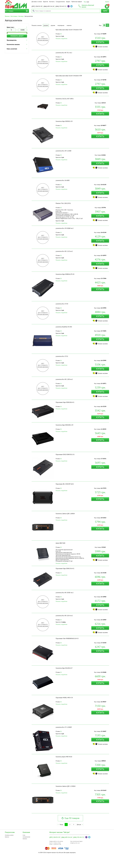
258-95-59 (37, 6)
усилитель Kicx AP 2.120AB (63, 151)
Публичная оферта (76, 1)
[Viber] (68, 6)
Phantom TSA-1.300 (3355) (63, 203)
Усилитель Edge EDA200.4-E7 (64, 668)
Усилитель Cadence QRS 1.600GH (65, 513)
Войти (107, 2)
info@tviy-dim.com (75, 843)
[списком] (107, 25)
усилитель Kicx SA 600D (63, 180)
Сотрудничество (60, 1)
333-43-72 (60, 6)
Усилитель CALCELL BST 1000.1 (65, 98)
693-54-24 (49, 6)
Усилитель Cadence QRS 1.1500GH (65, 786)
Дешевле (46, 25)
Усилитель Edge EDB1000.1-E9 (64, 425)
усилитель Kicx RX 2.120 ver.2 (64, 251)
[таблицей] (104, 25)
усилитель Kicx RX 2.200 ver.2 (64, 379)
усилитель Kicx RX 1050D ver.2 (64, 592)
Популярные (61, 25)
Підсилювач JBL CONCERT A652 (65, 484)
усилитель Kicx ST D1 (62, 356)
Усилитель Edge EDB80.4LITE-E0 (65, 274)
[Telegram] (71, 6)
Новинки (69, 25)
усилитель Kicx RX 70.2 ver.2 (64, 52)
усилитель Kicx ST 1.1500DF (64, 727)
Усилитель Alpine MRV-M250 (64, 757)
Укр (85, 2)
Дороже (53, 25)
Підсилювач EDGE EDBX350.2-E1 (65, 454)
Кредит (68, 1)
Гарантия (45, 1)
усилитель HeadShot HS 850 (64, 327)
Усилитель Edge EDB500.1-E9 (64, 121)
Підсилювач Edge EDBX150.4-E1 (65, 568)
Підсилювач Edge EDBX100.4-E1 (65, 402)
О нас (24, 835)
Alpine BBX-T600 (60, 543)
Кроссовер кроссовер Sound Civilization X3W (69, 75)
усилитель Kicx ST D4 (62, 304)
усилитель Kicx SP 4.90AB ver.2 (64, 228)
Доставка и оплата (37, 1)
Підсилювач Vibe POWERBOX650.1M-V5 (67, 638)
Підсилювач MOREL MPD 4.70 (64, 697)
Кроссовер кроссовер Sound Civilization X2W (69, 29)
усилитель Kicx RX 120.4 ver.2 (64, 615)
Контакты (52, 1)
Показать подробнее (61, 38)
